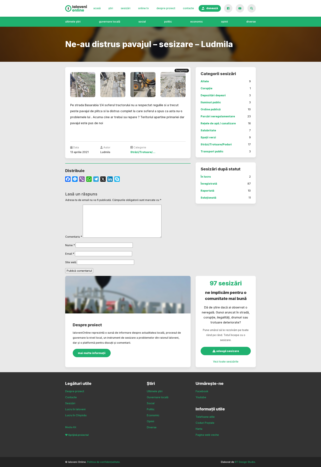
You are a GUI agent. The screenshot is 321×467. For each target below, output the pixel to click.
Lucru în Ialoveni (75, 409)
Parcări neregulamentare (218, 116)
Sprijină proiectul (78, 434)
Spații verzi (208, 137)
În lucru (206, 176)
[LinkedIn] (110, 179)
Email (69, 253)
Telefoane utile (205, 416)
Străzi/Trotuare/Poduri (216, 144)
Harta (199, 428)
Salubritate (208, 130)
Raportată (207, 190)
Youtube (201, 397)
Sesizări (125, 8)
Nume (70, 245)
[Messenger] (75, 179)
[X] (103, 179)
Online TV (143, 8)
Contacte (188, 8)
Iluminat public (211, 102)
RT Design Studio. (245, 461)
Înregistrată (209, 183)
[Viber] (82, 179)
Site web (70, 262)
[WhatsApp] (89, 179)
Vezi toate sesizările (225, 361)
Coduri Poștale (205, 422)
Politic (168, 21)
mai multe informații (91, 353)
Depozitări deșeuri (213, 95)
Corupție (206, 88)
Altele (205, 81)
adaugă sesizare (227, 351)
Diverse (251, 21)
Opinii (224, 21)
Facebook (202, 391)
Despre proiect (165, 8)
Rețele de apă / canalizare (218, 123)
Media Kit (70, 427)
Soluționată (208, 197)
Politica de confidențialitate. (103, 461)
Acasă (97, 8)
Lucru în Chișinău (76, 415)
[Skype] (117, 179)
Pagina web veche (207, 434)
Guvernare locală (109, 21)
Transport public (212, 151)
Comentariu (73, 236)
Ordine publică (211, 109)
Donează (212, 8)
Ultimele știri (73, 21)
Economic (196, 21)
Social (142, 21)
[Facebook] (68, 179)
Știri (110, 8)
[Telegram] (96, 179)
